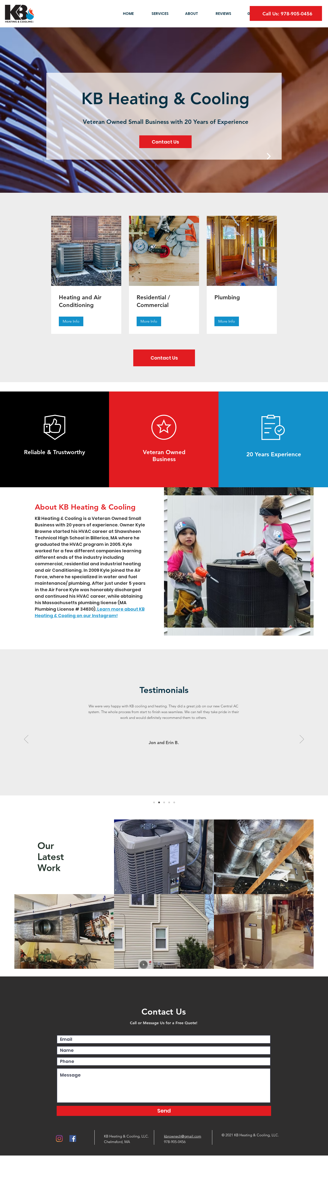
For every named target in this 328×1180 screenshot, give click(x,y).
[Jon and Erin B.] (159, 802)
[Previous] (26, 739)
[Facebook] (72, 1138)
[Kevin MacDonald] (154, 802)
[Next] (302, 739)
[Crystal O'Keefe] (169, 802)
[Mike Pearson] (164, 802)
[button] (71, 321)
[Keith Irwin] (174, 802)
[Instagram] (59, 1138)
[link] (86, 301)
